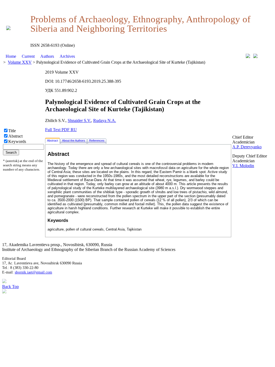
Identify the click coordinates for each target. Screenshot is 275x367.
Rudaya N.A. (104, 120)
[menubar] (40, 56)
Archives (67, 56)
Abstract (15, 136)
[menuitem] (11, 56)
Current (28, 56)
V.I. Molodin (243, 165)
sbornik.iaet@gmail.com (33, 272)
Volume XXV (20, 62)
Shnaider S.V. (79, 120)
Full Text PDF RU (61, 129)
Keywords (17, 141)
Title (12, 130)
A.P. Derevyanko (247, 147)
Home (10, 56)
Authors (47, 56)
